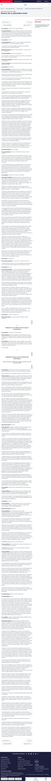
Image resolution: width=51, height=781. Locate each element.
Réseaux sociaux (18, 1)
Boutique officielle (22, 768)
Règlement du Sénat (5, 761)
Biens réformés (4, 765)
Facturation (3, 768)
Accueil (2, 8)
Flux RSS (20, 770)
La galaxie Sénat (6, 1)
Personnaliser (18, 778)
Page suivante (27, 25)
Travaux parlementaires (10, 8)
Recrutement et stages (6, 763)
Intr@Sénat (47, 774)
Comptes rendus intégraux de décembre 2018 (33, 8)
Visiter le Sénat (21, 759)
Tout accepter (4, 778)
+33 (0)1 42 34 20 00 (44, 769)
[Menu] (1, 4)
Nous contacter (39, 771)
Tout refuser (11, 778)
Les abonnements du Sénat (24, 761)
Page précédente (7, 25)
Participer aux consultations (24, 763)
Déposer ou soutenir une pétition (25, 765)
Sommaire (30, 22)
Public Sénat (20, 766)
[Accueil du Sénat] (25, 4)
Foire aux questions (5, 759)
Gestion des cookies (40, 774)
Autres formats (5, 22)
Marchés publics (4, 766)
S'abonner (39, 1)
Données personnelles (31, 774)
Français (47, 1)
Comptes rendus (20, 8)
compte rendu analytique (41, 25)
